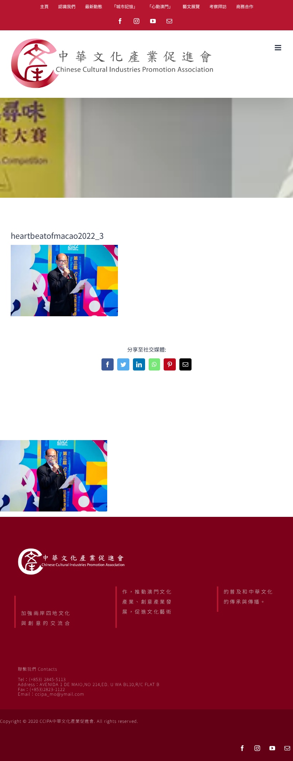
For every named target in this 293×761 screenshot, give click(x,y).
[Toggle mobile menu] (278, 47)
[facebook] (242, 748)
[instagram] (257, 748)
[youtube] (272, 748)
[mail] (287, 748)
